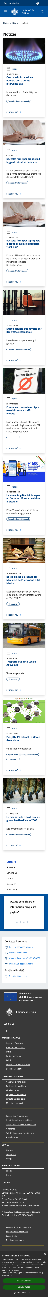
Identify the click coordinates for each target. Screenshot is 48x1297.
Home (6, 22)
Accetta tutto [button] (24, 1281)
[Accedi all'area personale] (37, 3)
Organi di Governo (14, 1043)
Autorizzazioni (12, 1137)
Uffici (8, 1051)
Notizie (14, 69)
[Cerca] (42, 11)
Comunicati (11, 1154)
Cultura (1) (11, 878)
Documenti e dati (14, 1068)
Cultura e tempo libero (16, 1086)
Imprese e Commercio (16, 1094)
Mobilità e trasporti (14, 1103)
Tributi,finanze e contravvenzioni (21, 1124)
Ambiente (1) (12, 867)
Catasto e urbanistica (15, 1098)
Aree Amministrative (15, 1047)
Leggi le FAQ (11, 1235)
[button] (24, 1292)
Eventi (9, 1175)
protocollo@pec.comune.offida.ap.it (23, 1212)
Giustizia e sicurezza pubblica (19, 1120)
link (11, 1275)
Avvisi (9, 1158)
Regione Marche (11, 3)
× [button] (45, 1254)
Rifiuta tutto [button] (24, 1287)
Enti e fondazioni (13, 1056)
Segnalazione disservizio (17, 1231)
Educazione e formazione (17, 1116)
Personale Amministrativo (18, 1064)
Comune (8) (12, 872)
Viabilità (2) (12, 889)
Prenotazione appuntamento (19, 1227)
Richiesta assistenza (15, 1240)
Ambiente (10, 1128)
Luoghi (9, 1170)
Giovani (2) (11, 883)
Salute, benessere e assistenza (20, 1133)
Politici (9, 1060)
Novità (15, 22)
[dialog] (24, 1274)
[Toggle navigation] (5, 11)
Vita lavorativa (12, 1090)
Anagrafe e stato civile (16, 1081)
